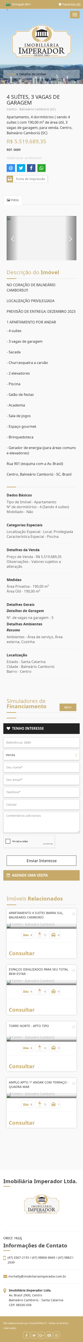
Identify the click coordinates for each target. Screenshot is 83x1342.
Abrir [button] (68, 707)
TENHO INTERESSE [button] (27, 728)
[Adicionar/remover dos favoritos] (73, 913)
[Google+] (41, 1335)
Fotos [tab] (14, 200)
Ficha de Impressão (29, 179)
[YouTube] (49, 1335)
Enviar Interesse (42, 860)
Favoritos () (71, 4)
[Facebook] (26, 1335)
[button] (12, 238)
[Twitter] (34, 1335)
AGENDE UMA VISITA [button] (29, 875)
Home (11, 74)
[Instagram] (56, 1335)
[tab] (41, 728)
